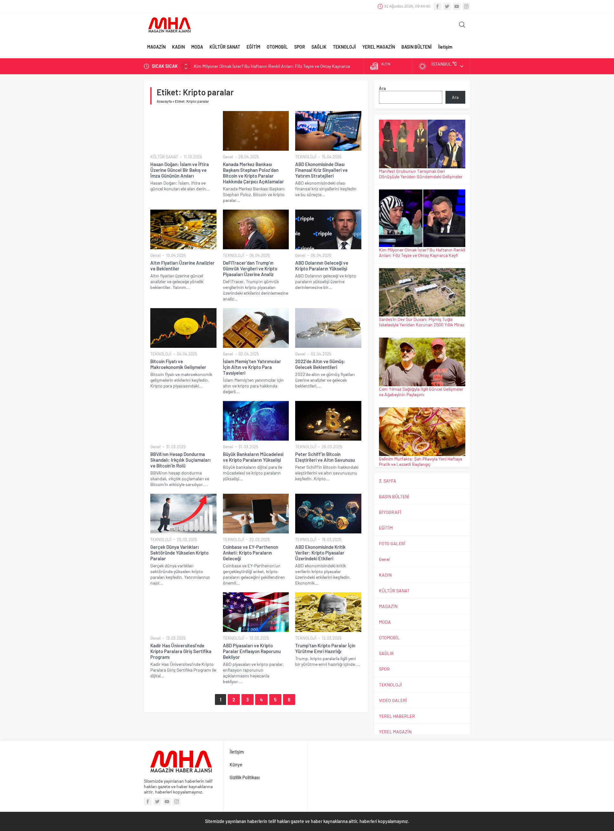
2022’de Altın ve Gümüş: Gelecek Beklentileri (320, 364)
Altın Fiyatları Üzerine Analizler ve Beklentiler (182, 265)
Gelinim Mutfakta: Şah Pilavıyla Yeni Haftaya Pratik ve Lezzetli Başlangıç (420, 461)
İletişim (445, 47)
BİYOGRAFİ (390, 512)
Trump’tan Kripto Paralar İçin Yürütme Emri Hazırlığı (325, 648)
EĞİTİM (253, 47)
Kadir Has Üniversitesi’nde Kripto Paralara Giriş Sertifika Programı (180, 651)
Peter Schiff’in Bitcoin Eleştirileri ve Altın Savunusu (325, 457)
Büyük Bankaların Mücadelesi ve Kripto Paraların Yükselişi (253, 457)
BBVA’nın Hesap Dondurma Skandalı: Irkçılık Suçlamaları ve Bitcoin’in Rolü (180, 459)
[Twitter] (447, 6)
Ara (382, 88)
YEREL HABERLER (397, 716)
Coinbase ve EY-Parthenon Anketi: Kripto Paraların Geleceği (250, 552)
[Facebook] (437, 6)
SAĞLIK (319, 47)
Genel (228, 156)
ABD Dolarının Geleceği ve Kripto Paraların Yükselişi (321, 265)
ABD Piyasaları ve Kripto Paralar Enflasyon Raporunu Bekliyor (252, 651)
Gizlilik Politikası (245, 777)
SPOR (299, 47)
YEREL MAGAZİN (378, 47)
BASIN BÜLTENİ (416, 47)
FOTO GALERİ (392, 543)
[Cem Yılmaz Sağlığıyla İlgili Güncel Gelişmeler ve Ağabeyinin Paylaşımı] (422, 362)
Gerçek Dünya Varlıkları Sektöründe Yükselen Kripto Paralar (179, 552)
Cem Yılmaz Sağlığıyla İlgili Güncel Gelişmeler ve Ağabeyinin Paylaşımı (421, 391)
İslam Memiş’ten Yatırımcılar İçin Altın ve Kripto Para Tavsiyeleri (252, 367)
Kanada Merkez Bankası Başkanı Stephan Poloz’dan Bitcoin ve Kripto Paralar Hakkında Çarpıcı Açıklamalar (253, 172)
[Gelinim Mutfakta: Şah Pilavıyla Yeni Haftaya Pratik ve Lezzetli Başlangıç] (422, 431)
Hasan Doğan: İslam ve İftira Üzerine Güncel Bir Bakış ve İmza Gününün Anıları (179, 170)
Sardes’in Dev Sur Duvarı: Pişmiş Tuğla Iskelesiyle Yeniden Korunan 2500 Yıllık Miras (421, 321)
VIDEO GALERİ (393, 700)
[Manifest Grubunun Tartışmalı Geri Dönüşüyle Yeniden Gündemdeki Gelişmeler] (422, 144)
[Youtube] (456, 6)
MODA (197, 47)
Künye (236, 764)
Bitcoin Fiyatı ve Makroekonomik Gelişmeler (178, 364)
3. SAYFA (387, 480)
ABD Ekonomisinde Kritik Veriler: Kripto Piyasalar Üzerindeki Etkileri (320, 552)
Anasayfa (164, 101)
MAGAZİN (156, 47)
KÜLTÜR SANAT (224, 47)
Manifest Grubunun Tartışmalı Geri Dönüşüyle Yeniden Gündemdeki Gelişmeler (420, 173)
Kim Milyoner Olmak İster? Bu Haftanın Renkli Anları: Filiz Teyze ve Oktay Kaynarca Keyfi (422, 252)
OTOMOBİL (277, 47)
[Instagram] (466, 6)
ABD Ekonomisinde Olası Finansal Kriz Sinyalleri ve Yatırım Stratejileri (321, 170)
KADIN (178, 47)
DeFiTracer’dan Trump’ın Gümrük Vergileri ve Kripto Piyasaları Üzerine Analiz (250, 268)
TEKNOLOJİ (344, 47)
